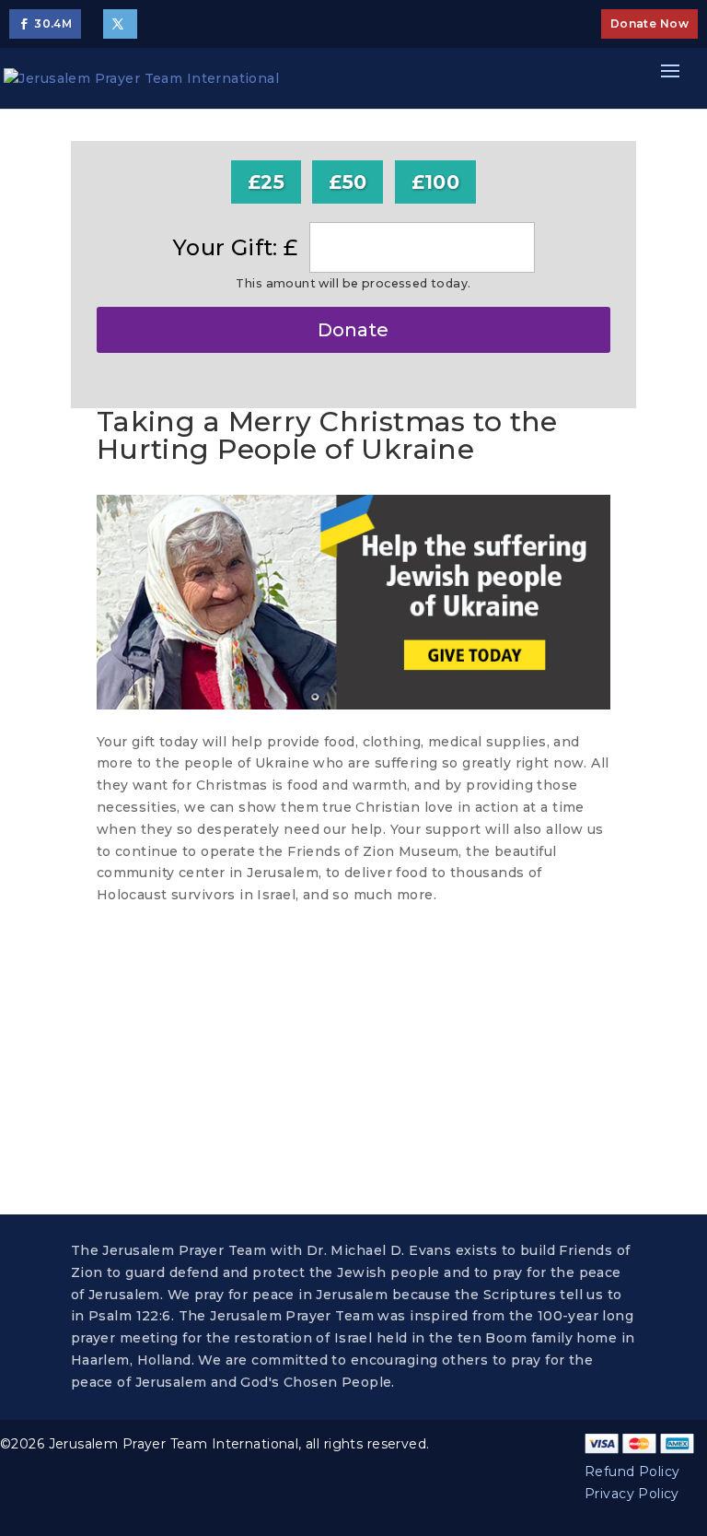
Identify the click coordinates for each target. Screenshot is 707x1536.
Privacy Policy (632, 1493)
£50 (347, 181)
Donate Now (649, 23)
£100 (435, 181)
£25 (266, 181)
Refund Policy (632, 1471)
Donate (353, 330)
